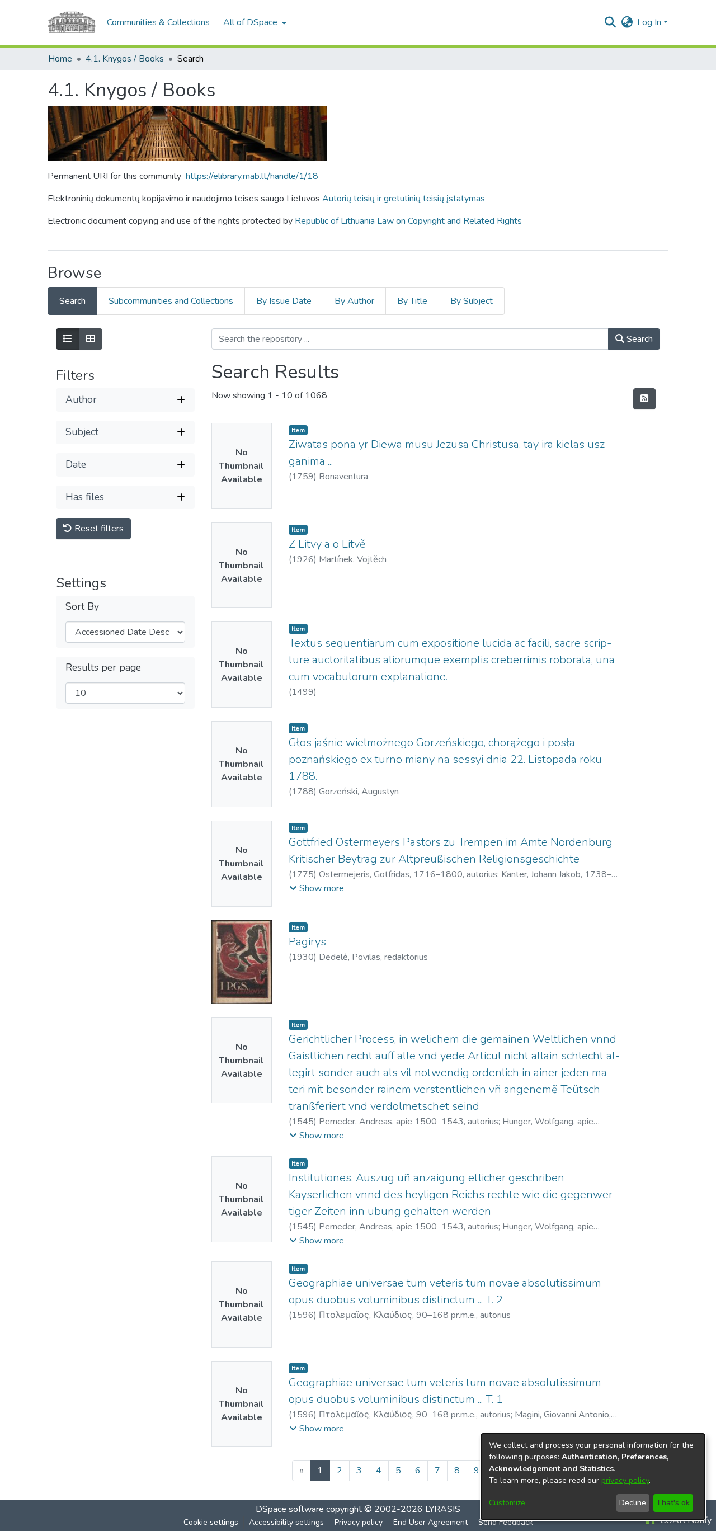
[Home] (72, 22)
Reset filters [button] (98, 528)
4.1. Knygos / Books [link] (125, 59)
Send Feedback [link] (505, 1522)
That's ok (673, 1502)
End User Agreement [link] (430, 1522)
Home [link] (60, 59)
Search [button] (638, 339)
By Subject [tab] (471, 301)
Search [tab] (72, 301)
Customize (507, 1502)
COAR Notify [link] (685, 1520)
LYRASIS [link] (442, 1509)
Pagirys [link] (307, 941)
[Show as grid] (90, 339)
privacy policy (625, 1480)
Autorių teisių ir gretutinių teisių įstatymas (403, 198)
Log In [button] (650, 22)
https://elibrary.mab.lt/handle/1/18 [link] (252, 176)
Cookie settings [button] (210, 1522)
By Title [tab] (412, 301)
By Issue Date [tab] (284, 301)
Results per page (103, 667)
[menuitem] (253, 22)
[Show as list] (67, 339)
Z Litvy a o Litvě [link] (327, 544)
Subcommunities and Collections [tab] (171, 301)
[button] (610, 22)
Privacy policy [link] (359, 1522)
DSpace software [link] (290, 1509)
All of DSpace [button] (250, 22)
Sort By (82, 607)
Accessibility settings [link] (286, 1522)
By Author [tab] (354, 301)
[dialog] (593, 1477)
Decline (632, 1502)
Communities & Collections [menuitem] (158, 22)
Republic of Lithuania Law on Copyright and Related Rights (408, 221)
